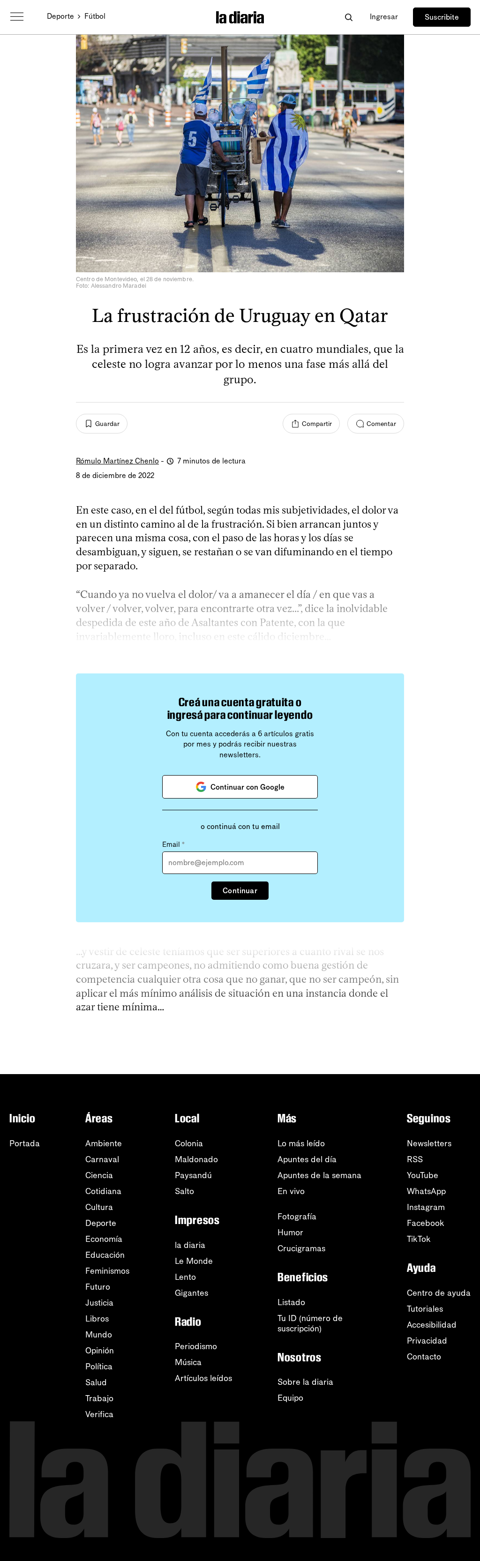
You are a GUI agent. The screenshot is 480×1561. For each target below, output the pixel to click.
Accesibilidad (432, 1325)
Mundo (98, 1334)
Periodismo (196, 1346)
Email (173, 844)
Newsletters (429, 1143)
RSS (415, 1159)
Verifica (99, 1414)
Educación (105, 1255)
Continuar (240, 890)
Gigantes (191, 1293)
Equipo (290, 1398)
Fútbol (94, 16)
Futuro (97, 1287)
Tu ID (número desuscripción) (310, 1323)
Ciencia (99, 1175)
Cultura (99, 1207)
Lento (185, 1277)
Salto (184, 1191)
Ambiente (103, 1143)
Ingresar (384, 16)
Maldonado (196, 1159)
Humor (290, 1232)
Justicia (99, 1303)
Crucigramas (301, 1248)
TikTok (419, 1239)
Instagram (426, 1207)
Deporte (60, 16)
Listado (291, 1302)
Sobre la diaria (305, 1382)
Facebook (425, 1223)
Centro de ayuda (439, 1293)
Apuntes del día (307, 1159)
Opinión (99, 1350)
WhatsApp (426, 1191)
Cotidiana (103, 1191)
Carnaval (102, 1159)
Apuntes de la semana (319, 1175)
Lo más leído (301, 1143)
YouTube (422, 1175)
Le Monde (194, 1261)
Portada (24, 1143)
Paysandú (193, 1175)
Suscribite (442, 17)
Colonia (189, 1143)
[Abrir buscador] (348, 17)
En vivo (291, 1191)
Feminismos (107, 1271)
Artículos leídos (203, 1378)
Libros (97, 1319)
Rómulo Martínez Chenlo (117, 460)
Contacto (424, 1357)
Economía (103, 1239)
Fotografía (297, 1216)
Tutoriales (425, 1309)
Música (188, 1362)
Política (98, 1366)
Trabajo (99, 1398)
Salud (96, 1382)
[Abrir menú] (16, 16)
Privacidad (427, 1341)
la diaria (190, 1245)
